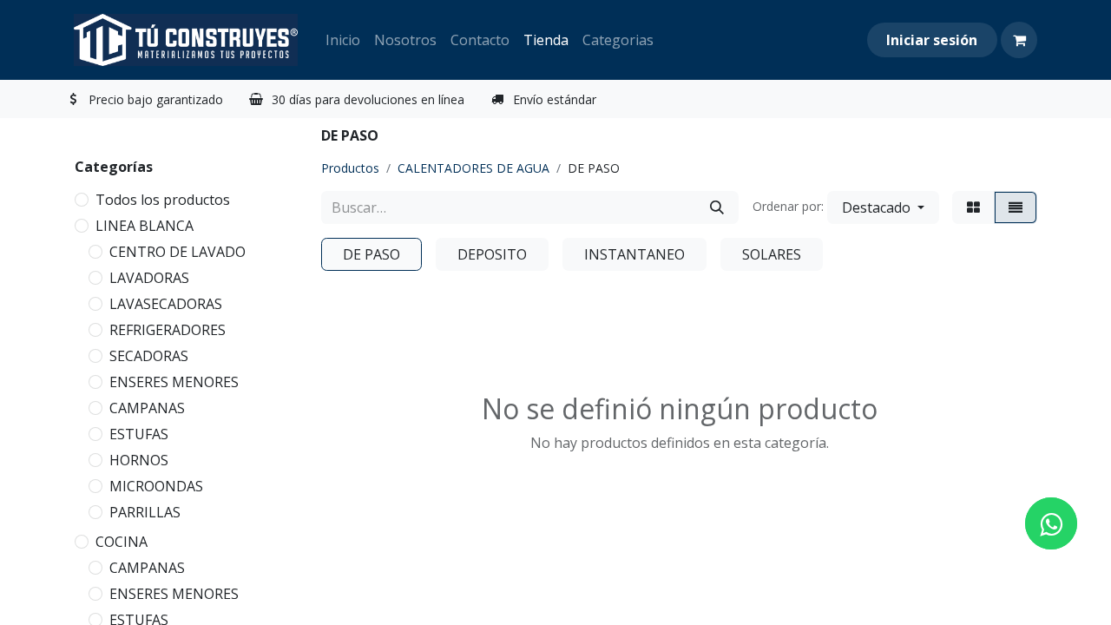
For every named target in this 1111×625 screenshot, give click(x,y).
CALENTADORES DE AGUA (473, 168)
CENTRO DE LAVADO (177, 251)
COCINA (121, 541)
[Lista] (1015, 207)
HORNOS (138, 460)
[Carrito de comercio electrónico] (1019, 40)
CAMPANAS (147, 408)
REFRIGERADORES (167, 329)
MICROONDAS (156, 486)
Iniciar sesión (931, 39)
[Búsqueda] (717, 207)
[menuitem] (343, 40)
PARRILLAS (145, 512)
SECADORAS (148, 355)
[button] (883, 207)
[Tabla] (973, 207)
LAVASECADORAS (165, 303)
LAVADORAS (149, 277)
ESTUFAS (138, 434)
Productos (350, 168)
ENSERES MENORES (174, 381)
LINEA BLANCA (144, 225)
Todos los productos (162, 199)
